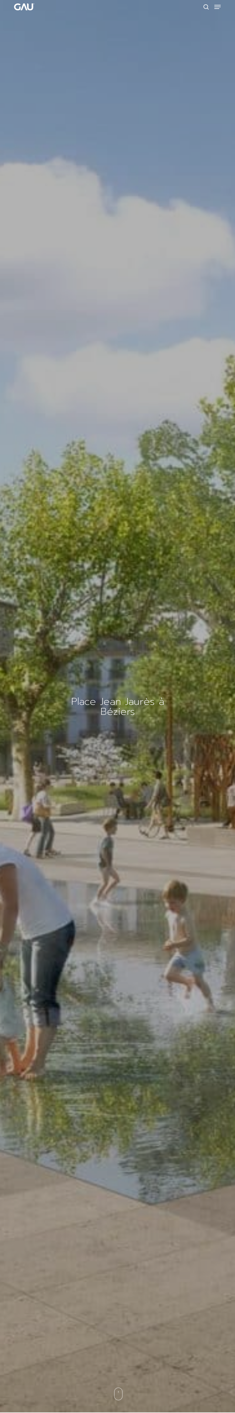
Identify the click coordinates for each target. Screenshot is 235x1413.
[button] (217, 7)
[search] (206, 6)
